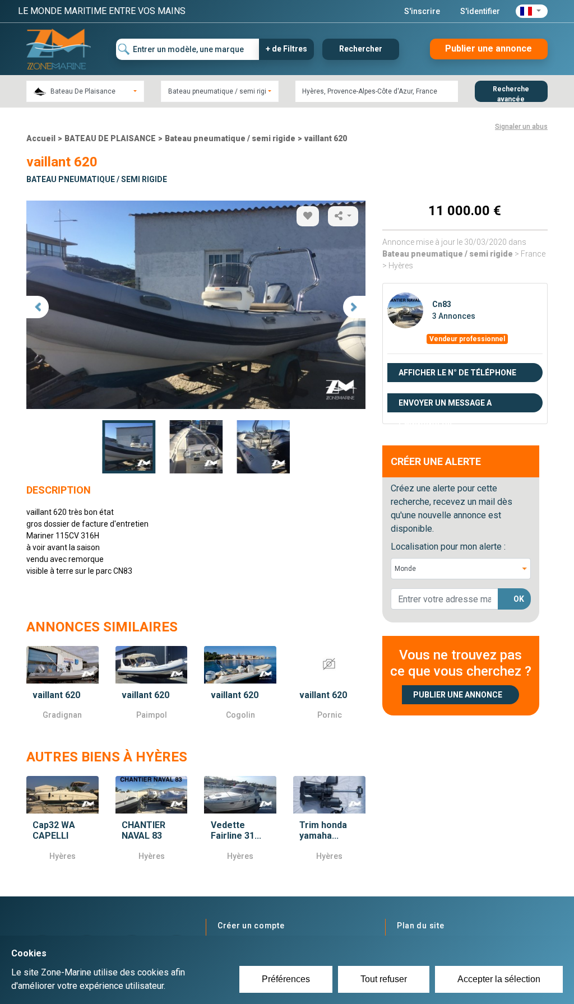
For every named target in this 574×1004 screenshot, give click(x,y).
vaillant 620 (325, 138)
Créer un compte (251, 925)
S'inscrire (422, 11)
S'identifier (480, 11)
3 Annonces (453, 316)
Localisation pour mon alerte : (448, 546)
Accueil (40, 138)
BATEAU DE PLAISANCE (110, 138)
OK (518, 598)
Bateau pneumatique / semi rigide (230, 138)
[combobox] (85, 91)
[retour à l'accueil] (58, 48)
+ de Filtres (286, 48)
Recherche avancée (511, 93)
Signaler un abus (521, 127)
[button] (532, 11)
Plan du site (420, 925)
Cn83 (441, 304)
